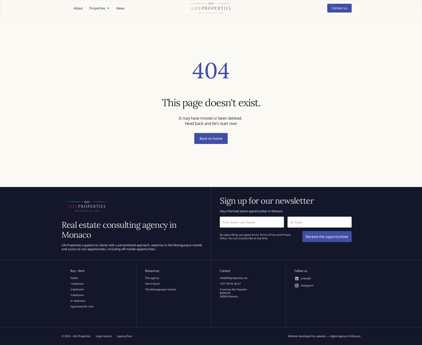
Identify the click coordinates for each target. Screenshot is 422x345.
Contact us (339, 8)
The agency (152, 278)
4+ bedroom (77, 301)
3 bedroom (77, 295)
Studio (74, 278)
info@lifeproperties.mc (234, 278)
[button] (99, 8)
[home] (211, 8)
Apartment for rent (81, 306)
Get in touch (152, 284)
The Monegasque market (160, 289)
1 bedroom (77, 284)
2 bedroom (77, 289)
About (78, 8)
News (120, 8)
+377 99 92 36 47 (230, 284)
